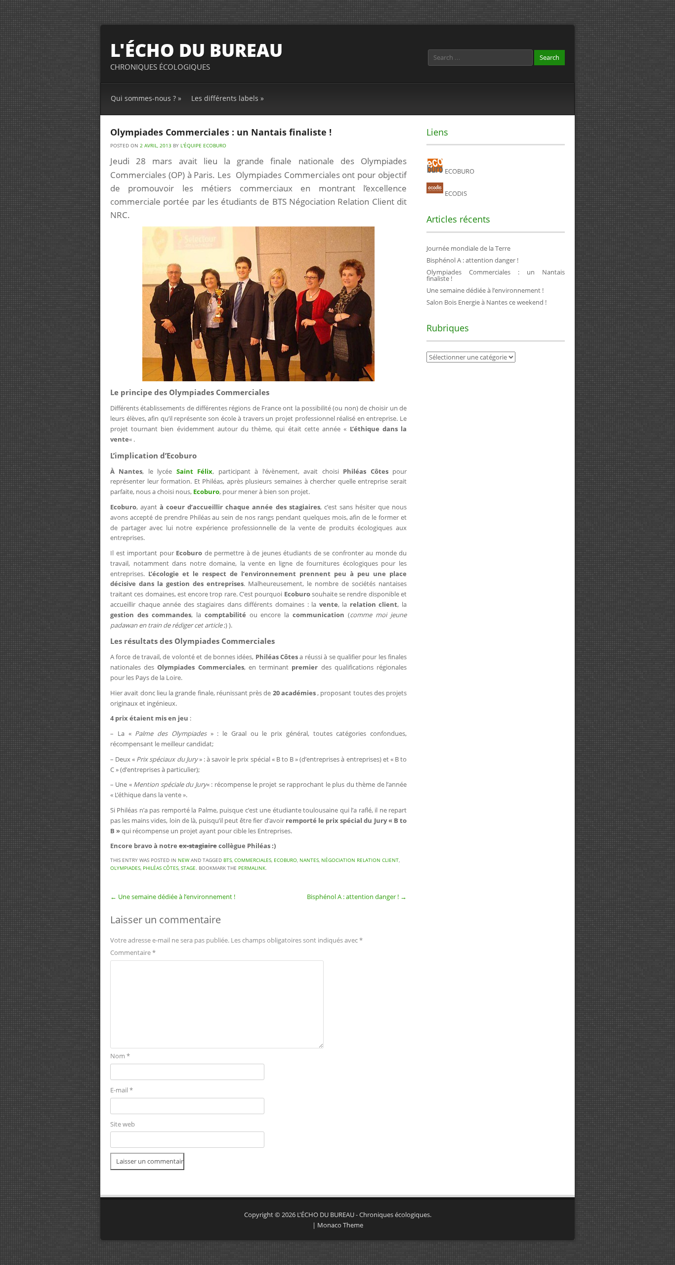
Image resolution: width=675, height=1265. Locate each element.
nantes (309, 860)
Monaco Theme (340, 1224)
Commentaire (133, 952)
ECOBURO (458, 171)
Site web (122, 1124)
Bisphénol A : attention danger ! (357, 896)
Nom (120, 1055)
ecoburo (285, 860)
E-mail (121, 1089)
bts (227, 860)
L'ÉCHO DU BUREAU (196, 50)
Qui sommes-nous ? (146, 98)
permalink (251, 867)
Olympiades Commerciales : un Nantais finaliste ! (495, 275)
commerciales (252, 860)
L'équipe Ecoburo (203, 145)
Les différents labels (227, 98)
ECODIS (455, 193)
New (183, 860)
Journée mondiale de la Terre (468, 248)
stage (188, 867)
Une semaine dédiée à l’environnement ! (172, 896)
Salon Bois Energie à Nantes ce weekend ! (486, 302)
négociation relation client (360, 860)
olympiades (125, 867)
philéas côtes (160, 867)
